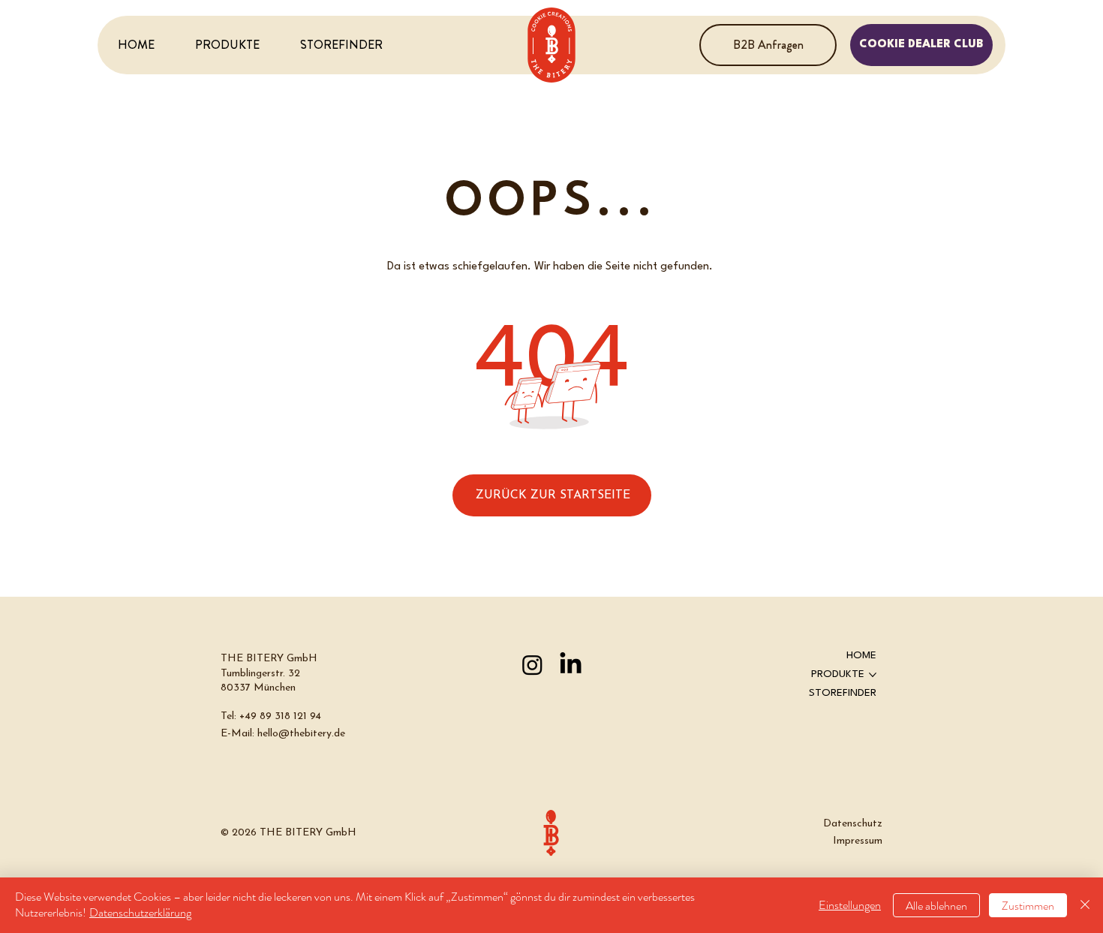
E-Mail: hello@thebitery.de (283, 733)
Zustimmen (1028, 905)
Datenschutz (852, 823)
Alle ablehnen (936, 905)
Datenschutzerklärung (140, 912)
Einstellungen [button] (850, 904)
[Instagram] (532, 665)
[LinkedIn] (571, 665)
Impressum (857, 841)
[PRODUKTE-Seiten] (872, 675)
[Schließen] (1085, 905)
